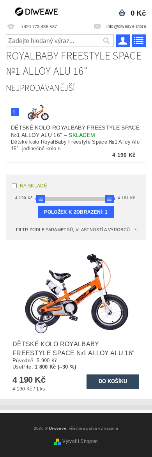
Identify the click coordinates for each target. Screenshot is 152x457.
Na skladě (33, 186)
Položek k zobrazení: (76, 212)
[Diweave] (38, 10)
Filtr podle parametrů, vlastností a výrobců (73, 229)
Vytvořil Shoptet (79, 441)
